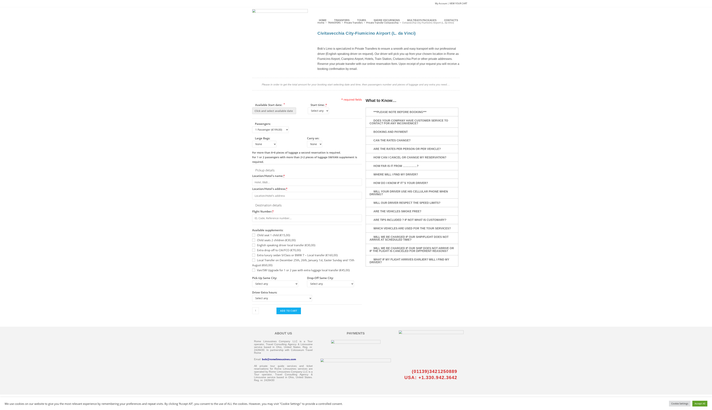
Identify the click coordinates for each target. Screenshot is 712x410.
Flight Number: (263, 211)
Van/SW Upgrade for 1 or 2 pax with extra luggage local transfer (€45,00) (303, 270)
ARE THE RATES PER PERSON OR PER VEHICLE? (407, 148)
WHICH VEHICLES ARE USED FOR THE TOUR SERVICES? (412, 228)
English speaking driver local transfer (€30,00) (286, 245)
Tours (361, 20)
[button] (412, 112)
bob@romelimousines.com (279, 359)
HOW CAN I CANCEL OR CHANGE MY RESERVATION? (409, 157)
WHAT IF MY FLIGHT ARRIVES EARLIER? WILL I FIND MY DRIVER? (409, 261)
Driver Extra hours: (264, 292)
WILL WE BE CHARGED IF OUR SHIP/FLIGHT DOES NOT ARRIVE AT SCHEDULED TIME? (409, 238)
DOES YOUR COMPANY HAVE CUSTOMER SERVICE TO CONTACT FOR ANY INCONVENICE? (409, 122)
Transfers (342, 20)
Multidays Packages (421, 20)
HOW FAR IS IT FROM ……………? (395, 165)
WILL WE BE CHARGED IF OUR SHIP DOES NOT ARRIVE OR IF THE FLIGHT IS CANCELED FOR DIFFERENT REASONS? (412, 250)
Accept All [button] (700, 403)
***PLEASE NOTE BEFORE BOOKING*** (399, 112)
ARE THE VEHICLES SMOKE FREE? (397, 211)
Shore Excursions (387, 20)
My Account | (442, 3)
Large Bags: (262, 138)
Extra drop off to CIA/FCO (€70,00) (279, 250)
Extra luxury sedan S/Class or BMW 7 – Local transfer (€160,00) (297, 255)
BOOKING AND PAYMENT (390, 131)
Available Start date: (269, 104)
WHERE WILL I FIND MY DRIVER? (395, 174)
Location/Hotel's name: (268, 176)
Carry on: (313, 138)
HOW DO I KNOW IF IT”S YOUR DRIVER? (400, 183)
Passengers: (263, 124)
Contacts (451, 20)
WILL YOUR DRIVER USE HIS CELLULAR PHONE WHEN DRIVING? (409, 193)
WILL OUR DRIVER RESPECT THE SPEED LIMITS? (406, 202)
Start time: (319, 105)
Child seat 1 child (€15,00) (273, 235)
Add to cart (288, 310)
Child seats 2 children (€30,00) (276, 240)
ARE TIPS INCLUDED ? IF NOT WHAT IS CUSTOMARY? (409, 219)
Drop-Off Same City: (320, 278)
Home (323, 20)
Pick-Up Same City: (264, 278)
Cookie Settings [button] (679, 403)
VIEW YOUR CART (458, 3)
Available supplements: (267, 230)
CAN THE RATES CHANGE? (392, 140)
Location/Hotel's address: (269, 189)
